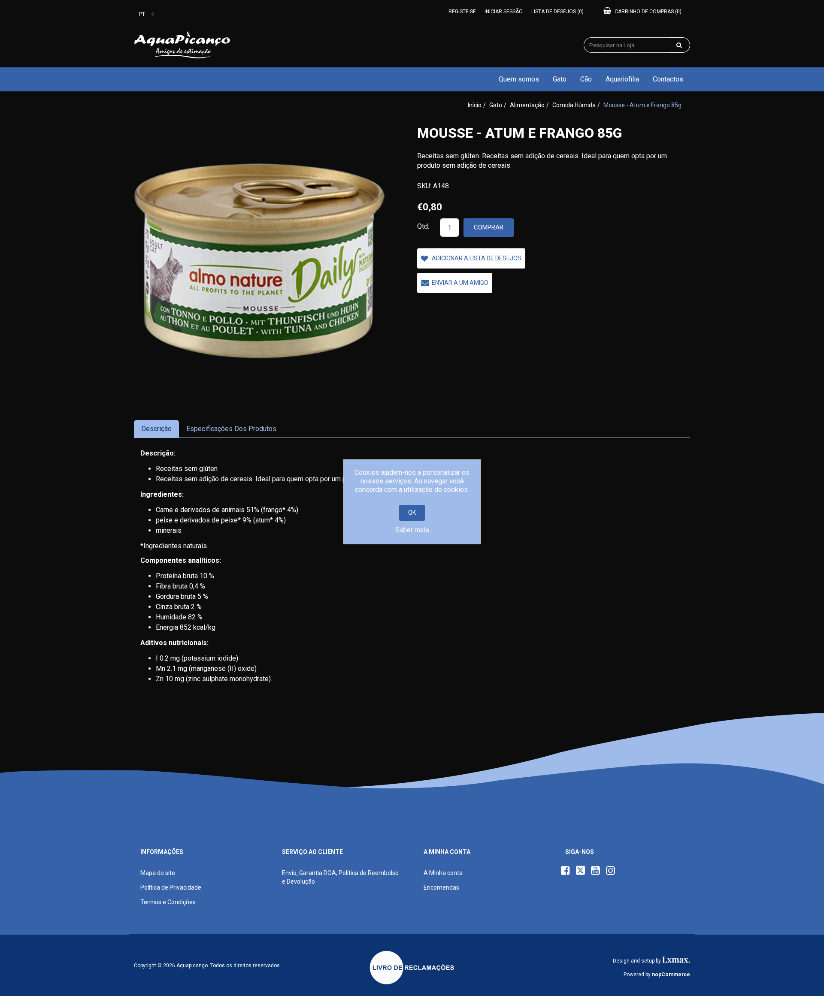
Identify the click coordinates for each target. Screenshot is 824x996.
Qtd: (423, 226)
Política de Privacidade (170, 887)
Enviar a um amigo (460, 282)
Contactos (668, 79)
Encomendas (441, 887)
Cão (586, 79)
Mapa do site (157, 872)
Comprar (488, 227)
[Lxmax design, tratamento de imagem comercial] (676, 961)
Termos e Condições (168, 902)
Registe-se (462, 12)
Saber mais (412, 530)
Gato (559, 79)
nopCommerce (671, 975)
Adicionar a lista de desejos (476, 258)
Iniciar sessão (504, 12)
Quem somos (519, 79)
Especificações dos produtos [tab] (231, 429)
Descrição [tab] (156, 429)
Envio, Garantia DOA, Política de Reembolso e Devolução (340, 877)
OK (412, 512)
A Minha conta (443, 872)
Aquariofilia (622, 79)
